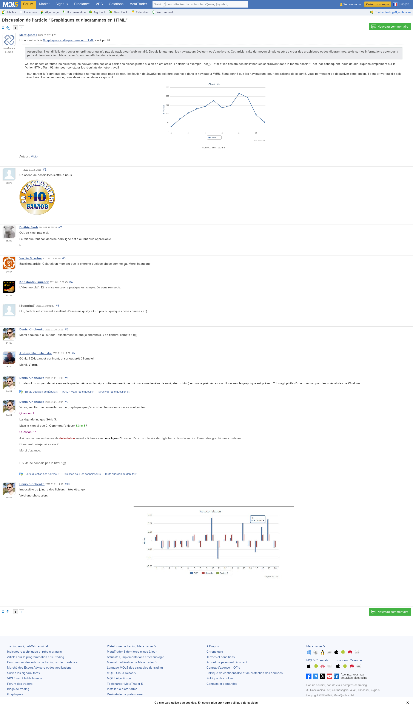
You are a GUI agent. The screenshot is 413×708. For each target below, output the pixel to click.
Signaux (61, 4)
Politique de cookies (220, 678)
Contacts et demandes (221, 683)
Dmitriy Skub (28, 227)
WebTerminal (165, 12)
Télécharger (125, 683)
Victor (35, 156)
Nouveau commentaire (393, 26)
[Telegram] (315, 676)
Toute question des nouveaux (42, 474)
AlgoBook (100, 12)
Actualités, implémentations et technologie (135, 657)
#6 (66, 329)
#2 (60, 227)
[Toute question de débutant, (41, 391)
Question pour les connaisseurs (82, 474)
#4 (71, 282)
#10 (67, 484)
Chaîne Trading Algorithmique (393, 12)
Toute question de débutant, (121, 474)
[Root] (3, 27)
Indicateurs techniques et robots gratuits (34, 651)
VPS (99, 4)
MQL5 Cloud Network (121, 673)
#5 (57, 305)
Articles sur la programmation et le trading (35, 657)
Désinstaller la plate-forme (125, 694)
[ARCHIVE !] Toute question (78, 391)
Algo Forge (52, 12)
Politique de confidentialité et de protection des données (244, 673)
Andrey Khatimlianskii (35, 353)
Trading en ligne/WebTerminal (27, 646)
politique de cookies (244, 702)
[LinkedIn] (336, 676)
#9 (66, 401)
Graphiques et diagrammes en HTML (68, 40)
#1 (44, 169)
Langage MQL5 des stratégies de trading (135, 667)
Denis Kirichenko (32, 329)
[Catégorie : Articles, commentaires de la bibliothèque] (8, 28)
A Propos (212, 646)
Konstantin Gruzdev (34, 282)
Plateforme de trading (131, 646)
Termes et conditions (220, 657)
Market (44, 4)
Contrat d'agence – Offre (223, 667)
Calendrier (142, 12)
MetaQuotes (28, 35)
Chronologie (214, 651)
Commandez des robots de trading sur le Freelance (42, 662)
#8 (66, 378)
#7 (74, 353)
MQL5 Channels (317, 660)
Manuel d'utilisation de (132, 662)
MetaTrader (138, 4)
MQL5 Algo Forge (119, 678)
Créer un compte (377, 4)
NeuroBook (121, 12)
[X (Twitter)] (322, 676)
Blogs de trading (18, 689)
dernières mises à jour (132, 651)
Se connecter (352, 4)
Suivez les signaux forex (23, 673)
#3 (64, 258)
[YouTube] (329, 676)
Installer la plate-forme (122, 689)
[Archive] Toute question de (114, 391)
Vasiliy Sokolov (30, 258)
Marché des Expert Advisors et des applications (39, 667)
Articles (11, 12)
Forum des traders (19, 683)
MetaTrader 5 (315, 646)
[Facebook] (308, 676)
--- (21, 169)
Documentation (76, 12)
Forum (28, 4)
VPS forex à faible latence (24, 678)
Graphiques (15, 694)
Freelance (82, 4)
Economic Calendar (349, 660)
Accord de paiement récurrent (226, 662)
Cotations (116, 4)
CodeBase (30, 12)
